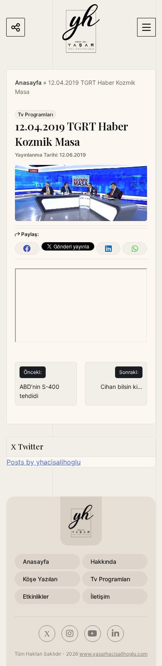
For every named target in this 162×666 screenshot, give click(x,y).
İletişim (100, 596)
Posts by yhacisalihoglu (44, 462)
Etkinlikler (36, 596)
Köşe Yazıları (40, 578)
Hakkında (103, 561)
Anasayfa (28, 82)
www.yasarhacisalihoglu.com (113, 654)
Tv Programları (35, 114)
